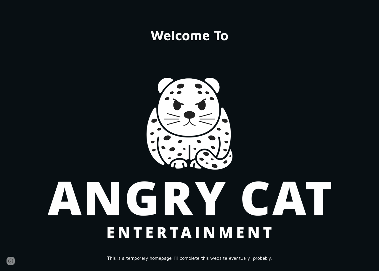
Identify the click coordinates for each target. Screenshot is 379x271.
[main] (189, 35)
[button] (11, 261)
